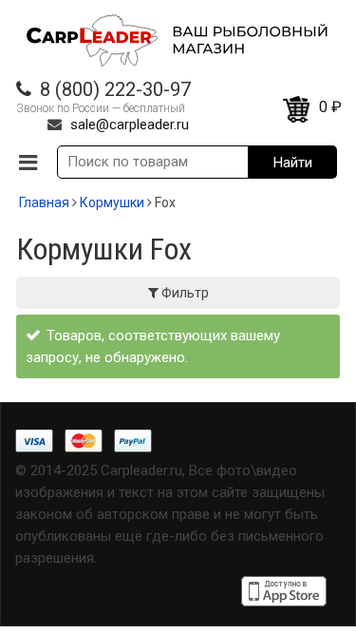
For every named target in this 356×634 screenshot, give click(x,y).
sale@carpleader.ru (129, 124)
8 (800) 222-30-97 (115, 89)
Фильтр (184, 292)
